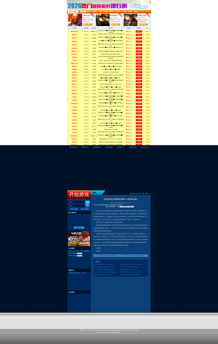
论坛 (81, 273)
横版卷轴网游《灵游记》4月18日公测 (103, 274)
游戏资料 (97, 147)
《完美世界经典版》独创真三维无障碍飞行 (104, 269)
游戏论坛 (145, 147)
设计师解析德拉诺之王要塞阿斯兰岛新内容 (108, 255)
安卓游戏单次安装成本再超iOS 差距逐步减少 (132, 264)
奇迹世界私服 (76, 251)
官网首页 (73, 147)
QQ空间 (98, 205)
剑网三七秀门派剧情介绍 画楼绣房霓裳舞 (131, 274)
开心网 (116, 205)
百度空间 (120, 205)
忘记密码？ (86, 209)
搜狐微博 (106, 205)
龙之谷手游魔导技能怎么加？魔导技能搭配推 (105, 272)
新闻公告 (85, 147)
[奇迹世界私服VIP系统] (79, 235)
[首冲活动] (79, 245)
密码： (71, 206)
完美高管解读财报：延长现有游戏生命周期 (131, 272)
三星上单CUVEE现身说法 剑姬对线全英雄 (131, 266)
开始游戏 (79, 194)
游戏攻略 (109, 147)
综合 (143, 193)
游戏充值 (133, 147)
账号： (71, 202)
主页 (139, 193)
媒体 (147, 193)
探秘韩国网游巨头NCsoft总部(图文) (129, 269)
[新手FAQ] (79, 240)
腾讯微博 (113, 205)
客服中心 (121, 147)
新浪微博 (102, 205)
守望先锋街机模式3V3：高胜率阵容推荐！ (135, 255)
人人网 (109, 205)
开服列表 (79, 228)
